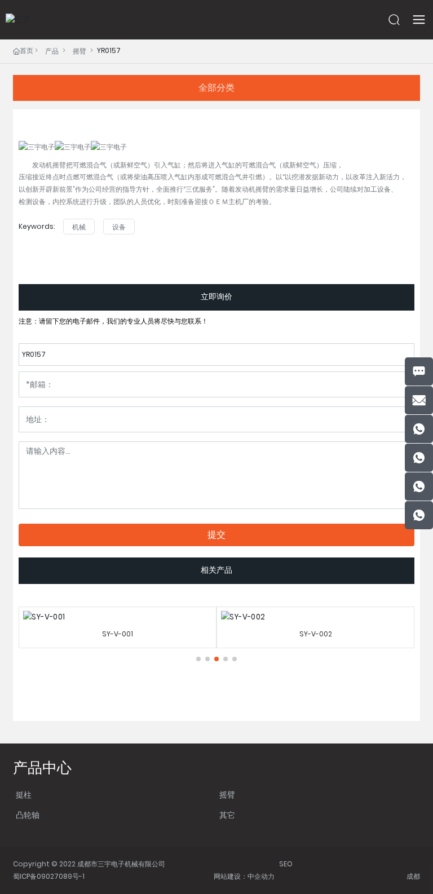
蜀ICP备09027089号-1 (49, 876)
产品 (52, 51)
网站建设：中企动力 (244, 876)
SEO (286, 864)
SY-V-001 (117, 634)
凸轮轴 (27, 815)
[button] (198, 659)
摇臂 (79, 51)
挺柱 (24, 794)
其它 (227, 815)
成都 (413, 876)
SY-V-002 (315, 634)
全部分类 (216, 87)
